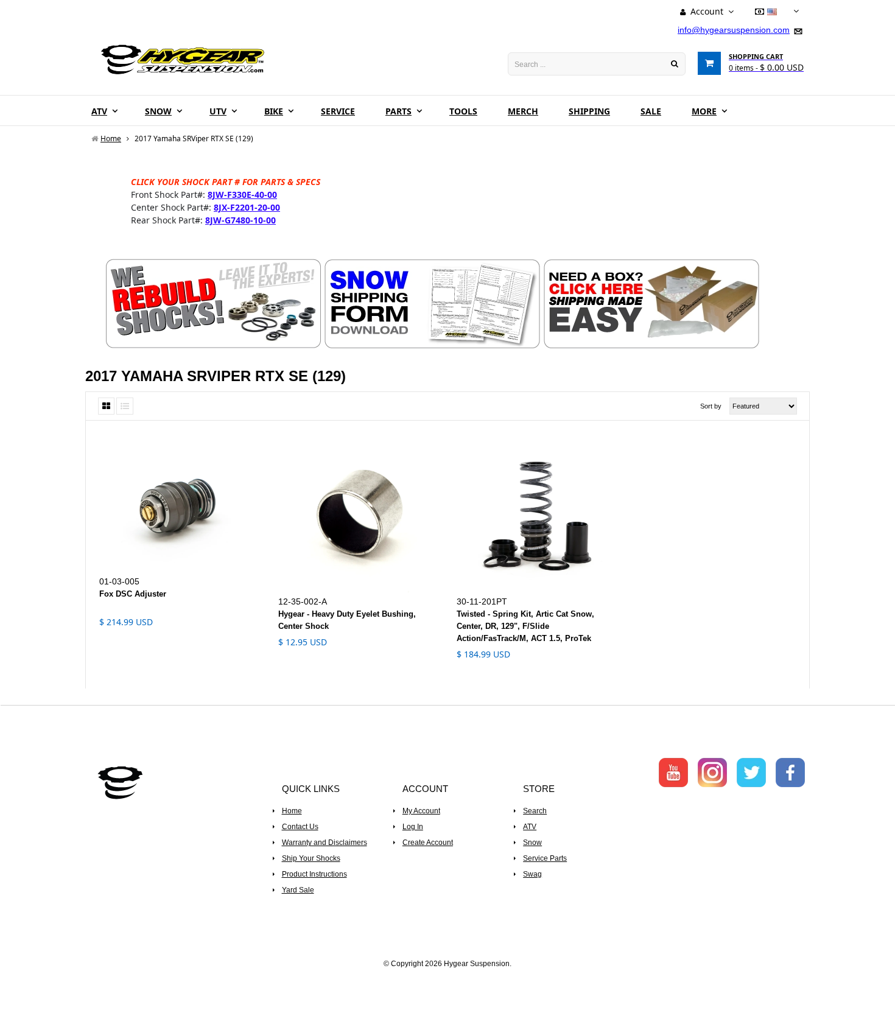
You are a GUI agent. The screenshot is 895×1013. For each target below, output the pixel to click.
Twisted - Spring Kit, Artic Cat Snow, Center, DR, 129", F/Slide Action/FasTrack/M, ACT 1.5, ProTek (525, 626)
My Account (421, 811)
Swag (532, 874)
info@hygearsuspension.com (734, 30)
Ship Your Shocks (311, 858)
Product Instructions (314, 874)
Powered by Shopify (448, 980)
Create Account (427, 842)
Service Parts (545, 858)
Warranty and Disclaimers (324, 842)
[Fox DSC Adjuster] (179, 503)
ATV (529, 826)
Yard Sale (298, 890)
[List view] (124, 406)
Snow (532, 842)
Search (535, 811)
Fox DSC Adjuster (132, 593)
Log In (412, 826)
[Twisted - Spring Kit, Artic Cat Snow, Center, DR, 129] (537, 513)
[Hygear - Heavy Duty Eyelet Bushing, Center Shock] (358, 513)
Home (292, 811)
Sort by (710, 406)
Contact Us (300, 826)
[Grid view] (106, 406)
